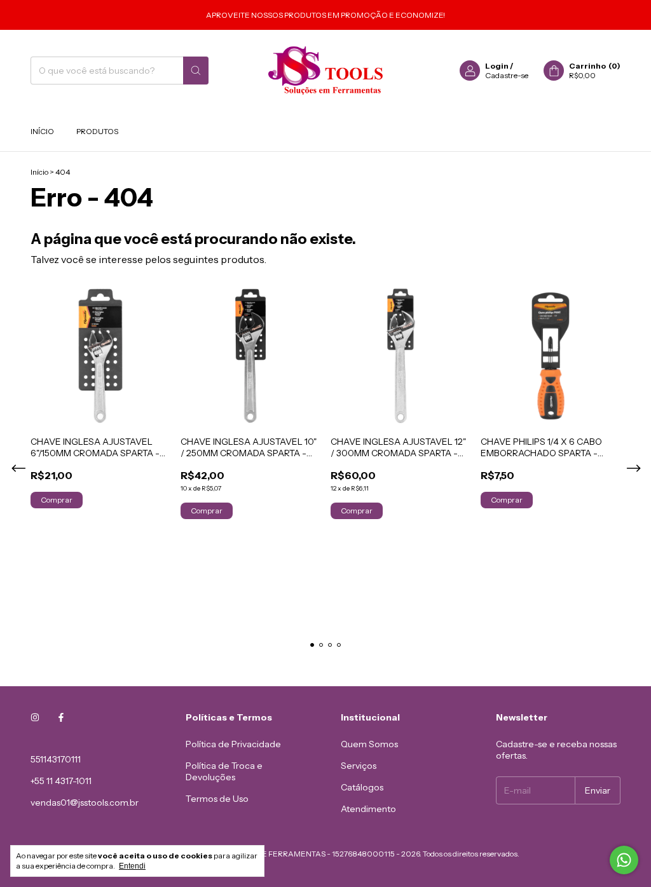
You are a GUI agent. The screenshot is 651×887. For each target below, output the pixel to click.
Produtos (97, 131)
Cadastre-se (506, 75)
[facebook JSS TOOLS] (61, 717)
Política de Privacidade (233, 744)
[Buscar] (196, 71)
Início (42, 131)
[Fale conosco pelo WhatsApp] (624, 860)
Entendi (132, 866)
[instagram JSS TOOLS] (35, 717)
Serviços (358, 765)
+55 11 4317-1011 (61, 781)
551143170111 (56, 759)
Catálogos (362, 787)
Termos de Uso (217, 798)
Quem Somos (369, 744)
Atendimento (368, 809)
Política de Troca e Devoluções (224, 771)
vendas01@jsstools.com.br (85, 802)
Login (497, 66)
